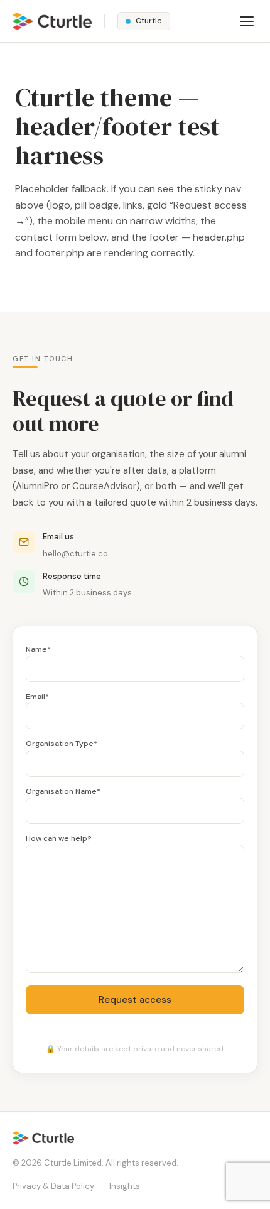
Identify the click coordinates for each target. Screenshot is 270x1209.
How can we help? (59, 838)
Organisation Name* (63, 791)
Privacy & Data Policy (53, 1186)
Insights (124, 1186)
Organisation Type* (61, 744)
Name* (38, 649)
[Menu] (246, 21)
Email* (37, 696)
